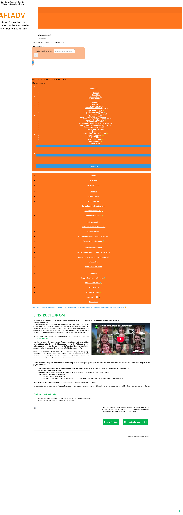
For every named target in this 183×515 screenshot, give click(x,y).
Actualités (96, 95)
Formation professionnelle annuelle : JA (95, 125)
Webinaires (93, 262)
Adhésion (95, 102)
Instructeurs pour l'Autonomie (96, 114)
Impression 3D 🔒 (96, 141)
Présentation (96, 104)
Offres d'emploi (95, 97)
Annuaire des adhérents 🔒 (95, 120)
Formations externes (95, 129)
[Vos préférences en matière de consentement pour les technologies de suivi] (179, 511)
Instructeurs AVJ (95, 116)
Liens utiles (95, 143)
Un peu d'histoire (96, 106)
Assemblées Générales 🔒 (93, 215)
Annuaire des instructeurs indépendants (93, 236)
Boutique (95, 131)
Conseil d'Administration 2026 (93, 206)
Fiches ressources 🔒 (95, 135)
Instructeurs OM (95, 112)
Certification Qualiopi (95, 121)
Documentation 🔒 (95, 139)
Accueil (96, 93)
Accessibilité (94, 287)
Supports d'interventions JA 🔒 (95, 133)
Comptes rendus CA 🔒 (96, 110)
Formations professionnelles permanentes (96, 123)
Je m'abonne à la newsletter (44, 51)
